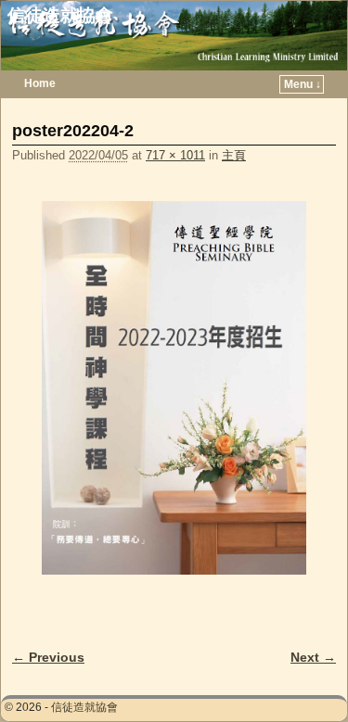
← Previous (48, 657)
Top (304, 678)
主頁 (234, 155)
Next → (313, 657)
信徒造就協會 (60, 15)
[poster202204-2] (174, 387)
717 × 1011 (175, 155)
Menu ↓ (302, 84)
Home (40, 83)
